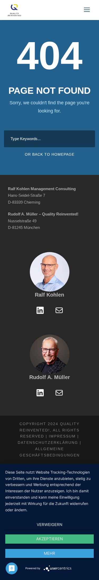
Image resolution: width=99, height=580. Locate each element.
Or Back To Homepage (49, 154)
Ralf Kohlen (49, 295)
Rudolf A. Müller (49, 377)
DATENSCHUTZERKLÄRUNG (48, 442)
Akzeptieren (49, 538)
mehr (49, 553)
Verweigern (49, 524)
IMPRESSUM (62, 436)
